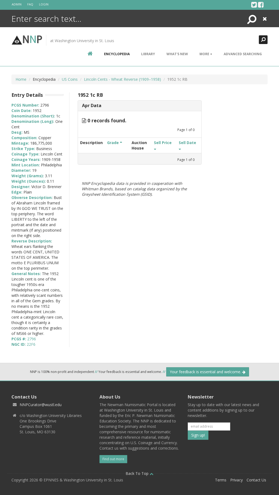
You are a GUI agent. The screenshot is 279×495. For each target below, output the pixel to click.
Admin (17, 4)
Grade (113, 142)
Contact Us (256, 479)
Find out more (113, 459)
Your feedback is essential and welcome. (206, 371)
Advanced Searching (243, 54)
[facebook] (261, 4)
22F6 (31, 344)
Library (148, 54)
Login (43, 4)
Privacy (236, 479)
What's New (177, 54)
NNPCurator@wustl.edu (41, 404)
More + (205, 54)
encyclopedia (117, 54)
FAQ (30, 4)
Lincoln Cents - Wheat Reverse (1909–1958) (122, 79)
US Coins (70, 79)
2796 (31, 338)
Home (21, 79)
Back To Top (138, 473)
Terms (220, 479)
